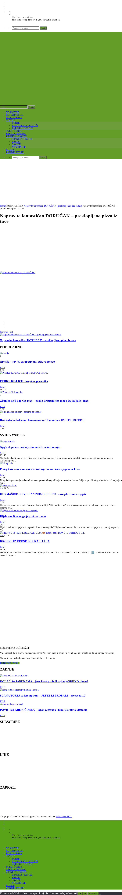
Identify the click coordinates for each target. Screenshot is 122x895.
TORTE (16, 123)
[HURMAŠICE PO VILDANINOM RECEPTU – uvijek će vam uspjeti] (8, 485)
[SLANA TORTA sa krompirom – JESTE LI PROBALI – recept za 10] (19, 689)
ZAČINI (16, 141)
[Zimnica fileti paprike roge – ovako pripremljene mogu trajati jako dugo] (11, 392)
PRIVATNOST (64, 816)
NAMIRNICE (19, 147)
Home (3, 206)
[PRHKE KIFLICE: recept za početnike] (24, 372)
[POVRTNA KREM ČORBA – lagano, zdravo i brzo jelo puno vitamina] (11, 704)
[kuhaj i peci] (45, 79)
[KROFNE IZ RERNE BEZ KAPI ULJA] (42, 533)
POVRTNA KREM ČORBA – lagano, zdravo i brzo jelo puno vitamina (43, 709)
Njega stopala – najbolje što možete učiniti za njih (30, 447)
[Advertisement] (61, 182)
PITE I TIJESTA (14, 117)
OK (80, 893)
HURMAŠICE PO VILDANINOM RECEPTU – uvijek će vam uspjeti (43, 494)
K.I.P (2, 367)
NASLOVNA (12, 112)
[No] (100, 894)
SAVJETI (16, 144)
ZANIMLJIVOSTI (15, 152)
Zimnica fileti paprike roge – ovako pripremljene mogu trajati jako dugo (44, 400)
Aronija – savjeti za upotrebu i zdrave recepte (27, 361)
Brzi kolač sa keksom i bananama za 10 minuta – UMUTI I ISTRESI (42, 420)
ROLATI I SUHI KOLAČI (25, 125)
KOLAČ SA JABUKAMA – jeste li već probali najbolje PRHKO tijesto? (44, 681)
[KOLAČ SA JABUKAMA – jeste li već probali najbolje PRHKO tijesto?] (14, 675)
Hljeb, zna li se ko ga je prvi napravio (23, 516)
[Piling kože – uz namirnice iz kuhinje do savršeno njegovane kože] (6, 463)
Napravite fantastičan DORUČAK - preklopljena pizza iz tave (53, 206)
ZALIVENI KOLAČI (22, 128)
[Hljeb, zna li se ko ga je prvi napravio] (19, 510)
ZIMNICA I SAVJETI (16, 136)
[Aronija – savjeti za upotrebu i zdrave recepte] (4, 353)
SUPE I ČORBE (14, 131)
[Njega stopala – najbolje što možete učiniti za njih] (7, 441)
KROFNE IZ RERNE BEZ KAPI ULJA (25, 541)
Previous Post (6, 332)
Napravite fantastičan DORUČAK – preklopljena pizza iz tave (38, 340)
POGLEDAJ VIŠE (9, 663)
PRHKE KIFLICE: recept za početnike (24, 381)
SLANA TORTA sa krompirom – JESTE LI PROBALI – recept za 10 (42, 695)
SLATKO (10, 120)
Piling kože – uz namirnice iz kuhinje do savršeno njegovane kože (40, 469)
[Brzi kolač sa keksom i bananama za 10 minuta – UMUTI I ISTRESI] (20, 412)
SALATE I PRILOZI (16, 133)
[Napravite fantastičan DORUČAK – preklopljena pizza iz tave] (30, 334)
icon (2, 488)
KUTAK (10, 149)
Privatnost (93, 893)
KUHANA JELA (14, 115)
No (85, 893)
